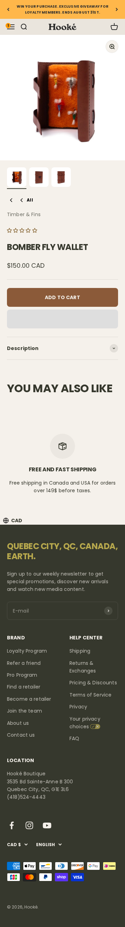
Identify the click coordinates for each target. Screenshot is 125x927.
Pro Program (22, 674)
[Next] (117, 9)
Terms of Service (90, 694)
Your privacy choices (84, 722)
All (30, 200)
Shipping (79, 650)
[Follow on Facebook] (11, 825)
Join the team (24, 710)
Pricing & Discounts (93, 682)
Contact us (21, 734)
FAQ (74, 738)
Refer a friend (24, 663)
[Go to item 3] (61, 178)
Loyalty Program (27, 650)
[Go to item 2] (39, 178)
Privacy (78, 706)
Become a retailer (29, 699)
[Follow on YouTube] (47, 825)
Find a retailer (23, 686)
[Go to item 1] (16, 178)
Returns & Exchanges (82, 667)
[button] (23, 230)
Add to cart (62, 297)
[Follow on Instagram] (29, 825)
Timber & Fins (24, 214)
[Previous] (8, 9)
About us (18, 723)
